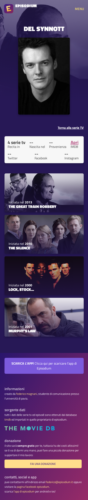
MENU (79, 8)
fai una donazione (43, 464)
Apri (75, 142)
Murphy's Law (22, 331)
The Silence (19, 248)
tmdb (8, 419)
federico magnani (26, 394)
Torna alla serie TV (71, 127)
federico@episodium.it (59, 482)
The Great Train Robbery (32, 206)
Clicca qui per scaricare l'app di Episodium (44, 366)
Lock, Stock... (21, 289)
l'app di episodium (24, 491)
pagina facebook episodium (33, 486)
